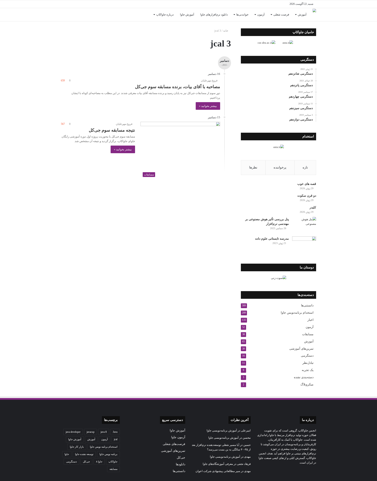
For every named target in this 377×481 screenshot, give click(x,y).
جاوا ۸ (99, 461)
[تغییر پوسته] (64, 4)
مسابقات (308, 334)
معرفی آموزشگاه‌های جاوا (218, 464)
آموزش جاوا (187, 14)
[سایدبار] (70, 4)
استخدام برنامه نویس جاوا (103, 446)
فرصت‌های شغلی (174, 444)
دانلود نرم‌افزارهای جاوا (214, 14)
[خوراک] (84, 4)
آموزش (302, 14)
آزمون (261, 14)
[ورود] (70, 14)
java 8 (104, 431)
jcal (115, 439)
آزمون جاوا (178, 437)
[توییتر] (110, 4)
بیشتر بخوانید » (208, 106)
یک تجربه (308, 370)
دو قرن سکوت (306, 195)
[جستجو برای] (64, 14)
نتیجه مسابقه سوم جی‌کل (112, 130)
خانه (226, 30)
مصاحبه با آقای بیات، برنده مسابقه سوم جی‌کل (177, 86)
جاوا (67, 454)
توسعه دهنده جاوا (84, 454)
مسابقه (113, 469)
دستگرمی (307, 355)
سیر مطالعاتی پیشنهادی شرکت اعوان (217, 471)
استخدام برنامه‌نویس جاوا (297, 312)
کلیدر (313, 207)
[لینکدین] (103, 4)
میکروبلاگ (307, 384)
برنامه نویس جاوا (108, 454)
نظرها (253, 167)
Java (115, 431)
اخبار (310, 319)
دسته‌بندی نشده (304, 377)
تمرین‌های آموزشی (301, 348)
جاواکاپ (112, 461)
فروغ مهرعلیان (209, 80)
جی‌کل (181, 457)
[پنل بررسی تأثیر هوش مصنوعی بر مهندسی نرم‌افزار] (304, 225)
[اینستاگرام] (97, 4)
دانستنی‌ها (307, 305)
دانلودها (180, 464)
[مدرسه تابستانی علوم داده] (304, 244)
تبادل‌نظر (308, 362)
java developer (73, 431)
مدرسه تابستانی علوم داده (272, 238)
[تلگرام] (90, 4)
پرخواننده (280, 167)
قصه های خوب (306, 184)
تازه (305, 167)
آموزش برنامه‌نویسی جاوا (222, 430)
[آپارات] (77, 4)
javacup (90, 431)
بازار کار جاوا (77, 446)
